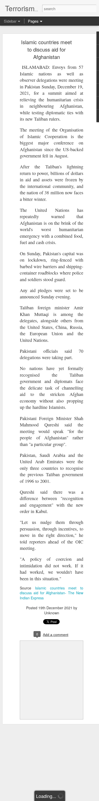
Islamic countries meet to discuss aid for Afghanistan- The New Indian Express (51, 592)
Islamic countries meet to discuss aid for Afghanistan (46, 49)
